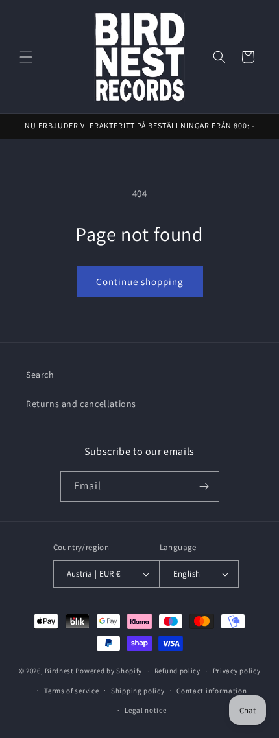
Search (40, 374)
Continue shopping (140, 281)
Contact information (211, 690)
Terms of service (71, 690)
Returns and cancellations (81, 403)
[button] (26, 57)
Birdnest (59, 670)
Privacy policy (237, 670)
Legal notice (145, 710)
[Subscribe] (204, 486)
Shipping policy (138, 690)
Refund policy (177, 670)
